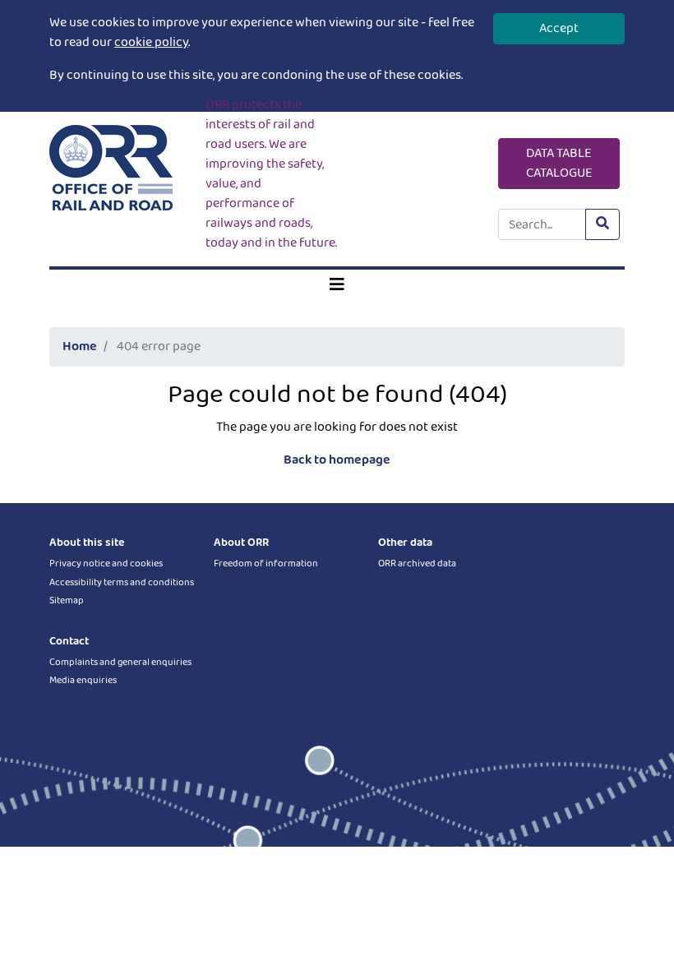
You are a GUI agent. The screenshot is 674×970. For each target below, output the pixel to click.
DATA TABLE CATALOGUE (559, 163)
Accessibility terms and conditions (121, 582)
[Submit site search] (602, 224)
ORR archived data (417, 563)
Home (79, 346)
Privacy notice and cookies (106, 563)
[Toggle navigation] (337, 285)
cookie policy (151, 42)
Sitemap (66, 600)
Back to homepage (337, 460)
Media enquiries (83, 680)
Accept (559, 28)
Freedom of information (266, 563)
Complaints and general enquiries (120, 662)
